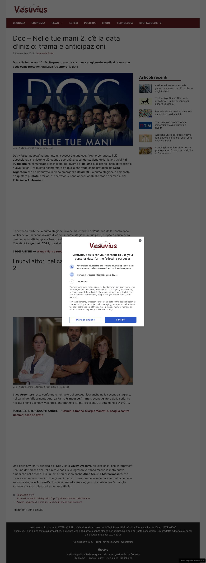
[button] (103, 281)
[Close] (140, 240)
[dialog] (103, 281)
